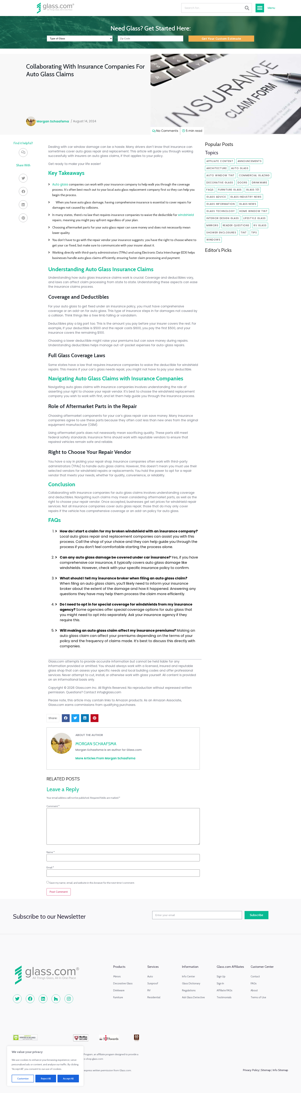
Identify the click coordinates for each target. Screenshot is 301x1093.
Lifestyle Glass (254, 218)
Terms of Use (258, 997)
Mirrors (212, 225)
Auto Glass (239, 168)
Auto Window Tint (220, 175)
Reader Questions (236, 225)
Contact (255, 976)
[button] (260, 8)
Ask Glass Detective (193, 997)
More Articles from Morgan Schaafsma (105, 758)
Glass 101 (252, 189)
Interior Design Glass (222, 218)
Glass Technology (220, 211)
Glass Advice (216, 197)
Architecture (216, 168)
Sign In (220, 983)
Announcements (250, 161)
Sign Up (221, 976)
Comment (53, 806)
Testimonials (224, 997)
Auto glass (60, 184)
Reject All (46, 1078)
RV (148, 990)
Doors (243, 182)
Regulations (189, 990)
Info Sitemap (280, 1070)
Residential (153, 997)
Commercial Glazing (254, 175)
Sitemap (265, 1070)
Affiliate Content (219, 161)
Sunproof (152, 983)
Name (51, 852)
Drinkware (259, 182)
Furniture (118, 997)
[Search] (247, 8)
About (254, 990)
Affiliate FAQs (224, 990)
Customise (23, 1078)
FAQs (210, 189)
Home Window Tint (253, 211)
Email (50, 867)
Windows (213, 239)
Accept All (68, 1078)
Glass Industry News (246, 197)
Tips (254, 232)
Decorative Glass (219, 182)
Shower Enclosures (221, 232)
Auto (150, 976)
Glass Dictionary (191, 983)
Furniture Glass (230, 189)
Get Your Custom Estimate (221, 39)
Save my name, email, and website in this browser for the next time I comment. (92, 883)
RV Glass (260, 225)
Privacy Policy (251, 1070)
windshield (186, 215)
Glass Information (220, 204)
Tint (244, 232)
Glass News (247, 204)
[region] (45, 1066)
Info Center (188, 976)
